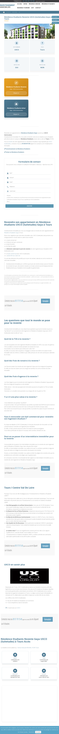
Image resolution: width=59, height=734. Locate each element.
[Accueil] (4, 12)
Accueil (19, 4)
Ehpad (25, 4)
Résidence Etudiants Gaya (29, 133)
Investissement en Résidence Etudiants (18, 149)
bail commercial (12, 254)
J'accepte (38, 732)
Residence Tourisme (23, 7)
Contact (38, 7)
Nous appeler (55, 16)
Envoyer (29, 206)
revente (10, 141)
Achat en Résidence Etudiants (15, 152)
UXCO (18, 608)
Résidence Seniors (34, 4)
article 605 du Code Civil (13, 255)
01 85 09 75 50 (26, 144)
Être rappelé (55, 19)
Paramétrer (31, 732)
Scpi (32, 7)
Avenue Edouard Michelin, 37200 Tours (28, 647)
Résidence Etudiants (48, 4)
